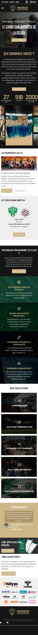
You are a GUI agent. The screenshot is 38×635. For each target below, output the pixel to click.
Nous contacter (19, 271)
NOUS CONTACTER (19, 40)
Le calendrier (19, 235)
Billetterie (5, 2)
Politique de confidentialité (14, 621)
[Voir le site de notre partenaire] (6, 592)
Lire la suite (7, 191)
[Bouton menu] (2, 8)
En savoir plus (19, 89)
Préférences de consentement (27, 621)
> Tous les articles (19, 191)
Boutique (11, 2)
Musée (17, 2)
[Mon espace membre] (35, 8)
